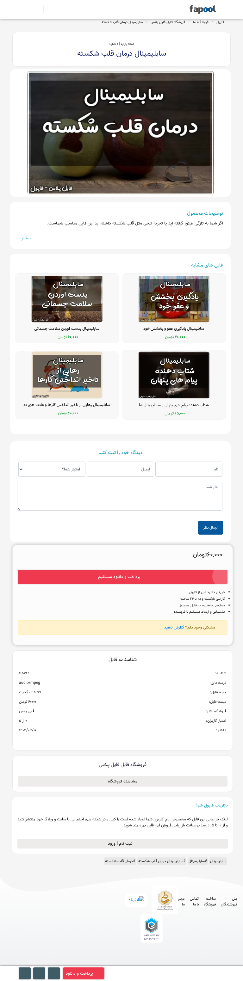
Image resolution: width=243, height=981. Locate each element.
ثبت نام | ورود (121, 843)
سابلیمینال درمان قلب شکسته (122, 22)
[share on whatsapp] (122, 740)
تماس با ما (194, 901)
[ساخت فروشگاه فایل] (35, 9)
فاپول (220, 22)
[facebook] (127, 963)
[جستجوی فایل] (47, 9)
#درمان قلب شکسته (120, 861)
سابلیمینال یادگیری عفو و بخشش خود (173, 329)
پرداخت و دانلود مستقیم (119, 576)
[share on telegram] (114, 740)
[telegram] (138, 963)
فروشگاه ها (201, 22)
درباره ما (181, 901)
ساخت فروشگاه (210, 901)
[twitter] (162, 963)
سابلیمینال (218, 861)
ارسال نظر (210, 527)
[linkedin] (174, 963)
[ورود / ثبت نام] (23, 9)
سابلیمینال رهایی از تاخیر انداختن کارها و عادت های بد (66, 405)
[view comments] (130, 740)
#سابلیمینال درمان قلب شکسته (161, 861)
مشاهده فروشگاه (122, 781)
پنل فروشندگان (229, 901)
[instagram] (150, 963)
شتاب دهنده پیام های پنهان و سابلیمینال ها (174, 405)
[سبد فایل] (14, 9)
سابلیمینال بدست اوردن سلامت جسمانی (66, 329)
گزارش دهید (174, 627)
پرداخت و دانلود (79, 973)
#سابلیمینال (198, 861)
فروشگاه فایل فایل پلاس (168, 22)
